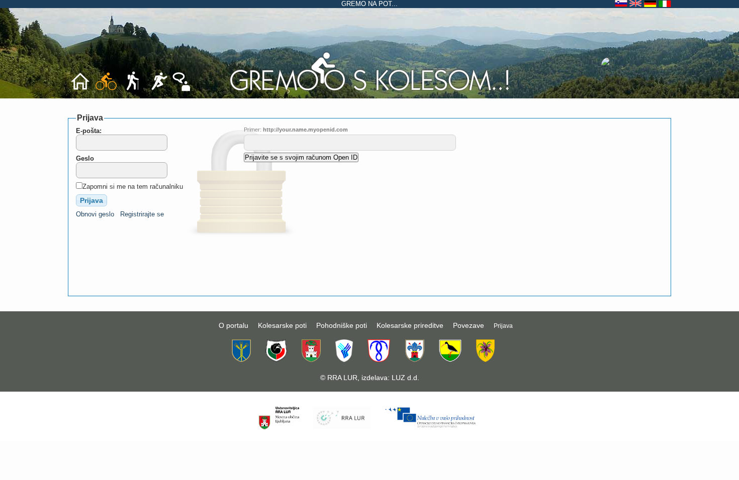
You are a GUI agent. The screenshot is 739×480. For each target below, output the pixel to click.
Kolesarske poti (282, 325)
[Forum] (181, 89)
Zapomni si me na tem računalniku (132, 186)
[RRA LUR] (341, 427)
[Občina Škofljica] (450, 359)
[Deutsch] (651, 4)
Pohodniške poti (341, 325)
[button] (91, 200)
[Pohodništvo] (132, 89)
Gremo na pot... (369, 4)
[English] (636, 4)
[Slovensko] (622, 4)
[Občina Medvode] (344, 359)
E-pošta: (89, 131)
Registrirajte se (142, 214)
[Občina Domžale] (241, 359)
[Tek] (158, 89)
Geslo (85, 158)
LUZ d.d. (405, 378)
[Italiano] (665, 4)
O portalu (233, 325)
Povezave (468, 325)
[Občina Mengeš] (378, 359)
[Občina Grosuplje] (276, 359)
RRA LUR (342, 378)
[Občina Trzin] (485, 359)
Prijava (503, 325)
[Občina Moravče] (414, 359)
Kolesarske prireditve (410, 325)
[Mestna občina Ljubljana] (311, 359)
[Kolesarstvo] (369, 91)
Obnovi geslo (95, 214)
